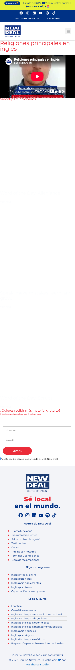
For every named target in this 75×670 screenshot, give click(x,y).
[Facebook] (21, 13)
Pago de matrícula (25, 18)
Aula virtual (53, 18)
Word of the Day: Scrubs (26, 398)
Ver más (6, 202)
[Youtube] (41, 13)
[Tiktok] (54, 13)
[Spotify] (47, 13)
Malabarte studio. (37, 664)
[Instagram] (27, 13)
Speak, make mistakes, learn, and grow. (36, 295)
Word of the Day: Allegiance (30, 193)
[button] (68, 31)
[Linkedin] (34, 13)
